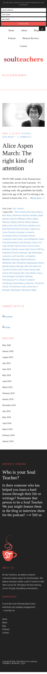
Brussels (25, 229)
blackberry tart (34, 225)
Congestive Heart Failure (12, 239)
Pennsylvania (7, 280)
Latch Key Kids (18, 256)
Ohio (22, 273)
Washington (16, 290)
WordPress (16, 663)
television (30, 283)
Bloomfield (6, 229)
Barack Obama (24, 222)
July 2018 (6, 411)
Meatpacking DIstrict (35, 263)
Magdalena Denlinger (11, 259)
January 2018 (7, 441)
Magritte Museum (28, 259)
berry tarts (13, 225)
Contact (5, 632)
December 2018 (9, 405)
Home (4, 619)
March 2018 (7, 429)
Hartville (10, 246)
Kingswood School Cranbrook (14, 252)
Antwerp (34, 215)
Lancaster (6, 256)
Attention (6, 222)
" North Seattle (20, 212)
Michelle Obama (9, 266)
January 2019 (7, 399)
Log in (23, 663)
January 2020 (7, 351)
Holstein (14, 249)
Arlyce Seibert (32, 219)
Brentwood (16, 229)
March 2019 (7, 387)
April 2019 (6, 381)
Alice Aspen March (35, 212)
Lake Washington (35, 252)
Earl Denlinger (25, 242)
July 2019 (6, 363)
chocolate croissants (25, 232)
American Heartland (21, 215)
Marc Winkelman (19, 263)
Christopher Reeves (27, 235)
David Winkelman (31, 239)
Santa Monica (19, 283)
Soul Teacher (18, 208)
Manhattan (6, 263)
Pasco (39, 273)
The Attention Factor (17, 286)
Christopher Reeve (10, 235)
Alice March (7, 215)
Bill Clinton (23, 225)
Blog (4, 626)
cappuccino (35, 229)
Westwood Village (29, 290)
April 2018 (6, 423)
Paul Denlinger (8, 276)
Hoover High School (27, 249)
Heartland (6, 249)
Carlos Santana (8, 232)
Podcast (5, 629)
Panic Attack (30, 273)
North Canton (11, 269)
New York (29, 266)
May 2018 (6, 417)
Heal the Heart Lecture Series (27, 246)
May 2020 (6, 345)
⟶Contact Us (8, 610)
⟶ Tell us (34, 515)
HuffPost (40, 249)
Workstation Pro (23, 661)
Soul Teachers (23, 59)
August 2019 (7, 357)
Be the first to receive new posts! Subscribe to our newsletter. (23, 3)
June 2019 (6, 369)
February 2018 (8, 435)
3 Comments (24, 137)
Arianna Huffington (18, 219)
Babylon (14, 222)
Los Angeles (30, 256)
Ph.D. (16, 280)
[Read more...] (37, 198)
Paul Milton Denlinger (24, 276)
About (4, 622)
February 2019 (8, 393)
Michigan (20, 266)
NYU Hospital (14, 273)
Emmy (34, 242)
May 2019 (6, 375)
